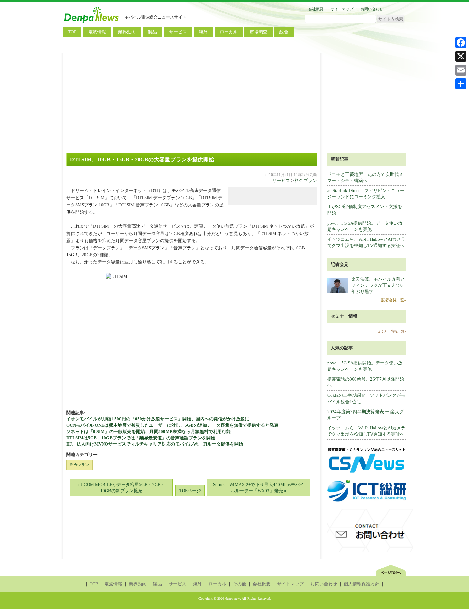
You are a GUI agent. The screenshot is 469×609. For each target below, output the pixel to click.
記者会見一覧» (393, 300)
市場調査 (258, 31)
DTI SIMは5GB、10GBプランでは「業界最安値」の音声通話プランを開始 (140, 437)
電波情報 (97, 31)
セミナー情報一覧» (391, 331)
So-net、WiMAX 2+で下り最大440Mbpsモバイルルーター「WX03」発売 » (258, 487)
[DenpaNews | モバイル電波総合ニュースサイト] (92, 23)
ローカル (229, 31)
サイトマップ (342, 9)
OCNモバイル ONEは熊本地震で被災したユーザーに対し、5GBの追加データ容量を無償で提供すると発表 (172, 425)
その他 (239, 583)
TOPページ (190, 490)
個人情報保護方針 (361, 583)
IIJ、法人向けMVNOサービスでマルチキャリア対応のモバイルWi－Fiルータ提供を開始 (154, 444)
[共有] (461, 84)
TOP (72, 31)
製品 (152, 31)
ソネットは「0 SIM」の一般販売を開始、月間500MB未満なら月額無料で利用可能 (148, 431)
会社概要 (315, 9)
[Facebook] (461, 42)
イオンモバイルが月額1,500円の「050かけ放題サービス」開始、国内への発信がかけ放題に (157, 418)
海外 (203, 31)
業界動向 (127, 31)
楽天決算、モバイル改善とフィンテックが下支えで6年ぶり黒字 (378, 285)
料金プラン (306, 180)
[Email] (461, 70)
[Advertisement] (234, 101)
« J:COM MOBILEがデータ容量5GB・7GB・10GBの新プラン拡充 (121, 487)
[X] (461, 56)
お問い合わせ (372, 9)
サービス (178, 31)
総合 (283, 31)
